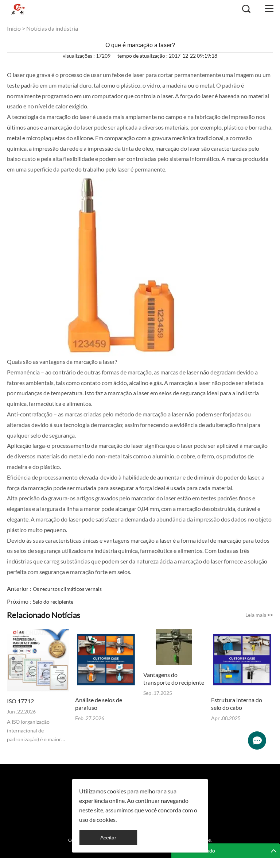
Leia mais (259, 615)
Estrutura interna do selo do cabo (236, 703)
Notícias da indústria (52, 28)
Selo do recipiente (53, 602)
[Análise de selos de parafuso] (106, 660)
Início (14, 28)
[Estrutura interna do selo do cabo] (242, 660)
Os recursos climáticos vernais (67, 589)
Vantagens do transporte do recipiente (173, 678)
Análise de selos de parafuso (98, 703)
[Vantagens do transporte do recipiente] (174, 647)
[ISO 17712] (38, 660)
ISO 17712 (20, 700)
